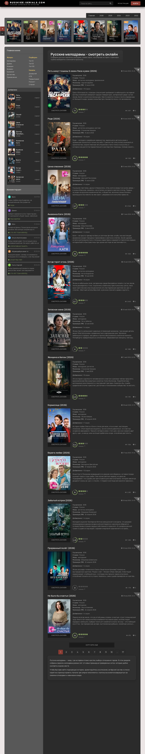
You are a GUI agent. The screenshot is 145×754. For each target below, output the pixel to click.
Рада (12, 205)
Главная (91, 15)
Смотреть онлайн (59, 110)
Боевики (10, 69)
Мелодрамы (11, 61)
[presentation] (2, 33)
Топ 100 (31, 66)
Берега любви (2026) (59, 452)
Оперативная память (19, 246)
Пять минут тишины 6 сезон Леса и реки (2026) (72, 71)
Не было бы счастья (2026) (62, 595)
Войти (135, 3)
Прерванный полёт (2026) (61, 548)
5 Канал (32, 84)
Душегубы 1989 (16, 260)
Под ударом (15, 219)
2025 (110, 15)
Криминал (10, 72)
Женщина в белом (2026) (61, 357)
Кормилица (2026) (57, 405)
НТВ (30, 76)
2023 (127, 15)
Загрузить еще (92, 645)
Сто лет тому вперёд (18, 233)
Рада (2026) (54, 118)
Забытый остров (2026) (60, 500)
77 (123, 652)
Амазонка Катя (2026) (59, 214)
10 (112, 652)
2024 (119, 15)
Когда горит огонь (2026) (61, 261)
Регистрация (123, 3)
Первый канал (34, 79)
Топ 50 (31, 64)
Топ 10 (31, 61)
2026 (102, 15)
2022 (136, 15)
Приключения (12, 77)
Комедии (10, 66)
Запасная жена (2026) (59, 309)
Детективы (11, 74)
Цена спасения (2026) (59, 166)
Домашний (33, 74)
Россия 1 (32, 82)
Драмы (9, 64)
